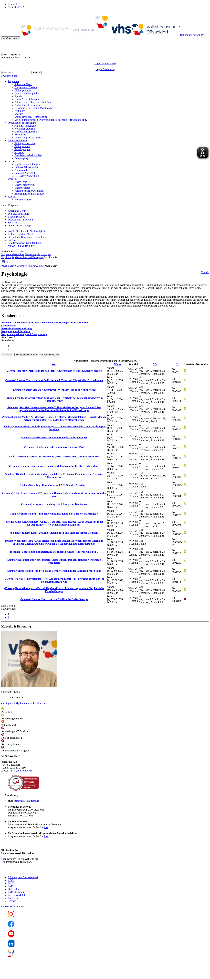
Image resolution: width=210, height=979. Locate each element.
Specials (18, 113)
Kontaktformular (23, 199)
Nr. (177, 364)
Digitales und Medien (25, 87)
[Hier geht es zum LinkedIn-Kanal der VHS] (11, 946)
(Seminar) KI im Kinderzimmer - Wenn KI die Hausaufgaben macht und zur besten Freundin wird (54, 494)
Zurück (205, 272)
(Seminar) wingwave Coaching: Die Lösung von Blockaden (54, 504)
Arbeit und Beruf (23, 84)
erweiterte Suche (10, 75)
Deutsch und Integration (26, 93)
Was (54, 364)
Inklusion (19, 152)
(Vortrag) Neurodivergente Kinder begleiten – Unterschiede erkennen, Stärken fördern (54, 370)
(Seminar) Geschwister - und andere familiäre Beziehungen (54, 437)
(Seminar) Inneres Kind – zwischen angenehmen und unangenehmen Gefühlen (54, 532)
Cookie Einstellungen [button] (12, 906)
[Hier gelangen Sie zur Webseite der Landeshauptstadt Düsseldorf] (24, 871)
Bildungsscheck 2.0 (24, 143)
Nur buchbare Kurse (49, 354)
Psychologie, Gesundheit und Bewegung (22, 257)
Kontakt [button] (12, 196)
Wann (117, 364)
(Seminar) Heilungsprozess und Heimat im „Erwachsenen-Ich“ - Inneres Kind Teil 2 (54, 456)
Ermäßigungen (22, 149)
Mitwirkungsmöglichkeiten (28, 137)
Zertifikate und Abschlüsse (28, 155)
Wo (155, 364)
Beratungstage (21, 158)
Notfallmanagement (24, 128)
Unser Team (20, 181)
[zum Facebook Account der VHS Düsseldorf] (11, 926)
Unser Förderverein (24, 184)
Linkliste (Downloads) (26, 167)
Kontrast (13, 4)
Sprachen (19, 96)
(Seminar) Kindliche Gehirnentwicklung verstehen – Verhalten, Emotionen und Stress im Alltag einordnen (54, 399)
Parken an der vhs (23, 170)
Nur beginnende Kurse (26, 354)
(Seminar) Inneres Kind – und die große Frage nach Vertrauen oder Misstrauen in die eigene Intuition (54, 428)
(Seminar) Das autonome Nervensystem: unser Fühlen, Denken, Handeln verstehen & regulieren (54, 561)
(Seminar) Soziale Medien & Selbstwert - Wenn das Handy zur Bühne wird (54, 389)
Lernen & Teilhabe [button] (17, 140)
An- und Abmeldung (25, 125)
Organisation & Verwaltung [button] (22, 122)
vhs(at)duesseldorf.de (21, 770)
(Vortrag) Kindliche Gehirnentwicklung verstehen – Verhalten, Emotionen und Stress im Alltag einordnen (54, 475)
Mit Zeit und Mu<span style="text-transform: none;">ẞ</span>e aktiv (50, 119)
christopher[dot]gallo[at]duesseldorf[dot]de (23, 703)
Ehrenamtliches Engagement (29, 193)
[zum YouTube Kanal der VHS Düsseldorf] (11, 936)
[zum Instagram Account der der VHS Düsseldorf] (11, 916)
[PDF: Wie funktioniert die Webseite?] (4, 45)
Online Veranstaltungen (26, 99)
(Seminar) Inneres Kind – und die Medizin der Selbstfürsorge (54, 599)
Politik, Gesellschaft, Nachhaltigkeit (33, 102)
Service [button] (12, 161)
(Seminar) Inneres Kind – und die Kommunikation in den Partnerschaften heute (54, 513)
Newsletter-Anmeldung (26, 176)
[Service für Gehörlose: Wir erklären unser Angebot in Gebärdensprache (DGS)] (4, 51)
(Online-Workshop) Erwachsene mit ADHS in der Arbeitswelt (54, 485)
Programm (6, 254)
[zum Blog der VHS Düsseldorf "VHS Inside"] (11, 955)
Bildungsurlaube (23, 90)
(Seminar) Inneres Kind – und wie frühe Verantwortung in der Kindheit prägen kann (54, 570)
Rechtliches (20, 134)
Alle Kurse (7, 354)
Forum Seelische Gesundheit (29, 190)
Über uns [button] (12, 178)
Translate (25, 57)
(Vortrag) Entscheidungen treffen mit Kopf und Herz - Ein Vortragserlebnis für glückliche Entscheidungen (54, 590)
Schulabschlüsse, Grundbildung (30, 116)
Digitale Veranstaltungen (27, 164)
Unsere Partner (22, 187)
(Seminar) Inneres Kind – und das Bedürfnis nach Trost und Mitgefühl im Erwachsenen (54, 380)
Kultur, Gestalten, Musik (27, 105)
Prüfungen (19, 111)
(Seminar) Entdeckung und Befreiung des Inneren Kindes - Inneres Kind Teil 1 (54, 551)
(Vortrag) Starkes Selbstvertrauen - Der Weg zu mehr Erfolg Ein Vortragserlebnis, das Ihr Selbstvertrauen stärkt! (54, 580)
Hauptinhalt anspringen (192, 34)
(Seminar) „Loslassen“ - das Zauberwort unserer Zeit (54, 447)
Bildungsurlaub (22, 146)
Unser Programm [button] (10, 205)
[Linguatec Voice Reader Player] (12, 261)
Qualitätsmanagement (25, 131)
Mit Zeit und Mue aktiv (21, 245)
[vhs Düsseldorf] (90, 34)
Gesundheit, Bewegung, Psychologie (33, 108)
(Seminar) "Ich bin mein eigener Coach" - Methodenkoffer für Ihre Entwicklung (54, 466)
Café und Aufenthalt (24, 173)
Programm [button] (13, 81)
